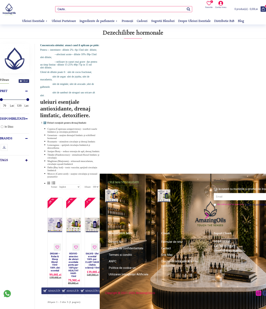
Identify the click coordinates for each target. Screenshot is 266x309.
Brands (6, 138)
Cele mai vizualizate (123, 182)
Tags (4, 160)
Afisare (87, 187)
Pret (3, 91)
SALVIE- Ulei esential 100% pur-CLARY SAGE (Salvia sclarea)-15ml (92, 260)
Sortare (54, 187)
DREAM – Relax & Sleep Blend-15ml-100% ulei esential (55, 262)
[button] (108, 215)
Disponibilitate (12, 119)
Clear (25, 80)
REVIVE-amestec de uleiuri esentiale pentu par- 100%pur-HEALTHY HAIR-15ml (73, 265)
